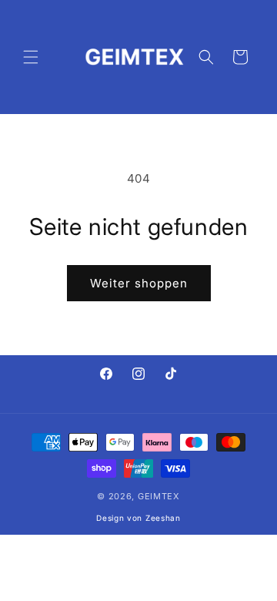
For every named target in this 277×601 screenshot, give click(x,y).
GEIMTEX (159, 496)
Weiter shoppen (139, 283)
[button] (31, 57)
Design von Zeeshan (138, 517)
